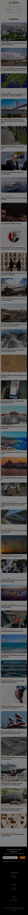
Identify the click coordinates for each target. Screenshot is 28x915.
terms (16, 468)
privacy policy (22, 468)
